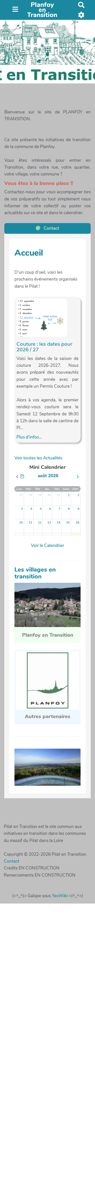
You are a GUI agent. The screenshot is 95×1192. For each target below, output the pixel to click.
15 (68, 522)
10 (21, 522)
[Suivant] (78, 476)
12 (40, 522)
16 (77, 522)
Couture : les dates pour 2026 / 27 (44, 346)
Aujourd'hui (22, 476)
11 (30, 522)
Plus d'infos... (29, 437)
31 (58, 495)
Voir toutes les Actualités (38, 458)
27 (21, 495)
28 (30, 495)
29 (40, 495)
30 (49, 495)
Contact (51, 228)
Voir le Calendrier (47, 545)
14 (58, 522)
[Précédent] (17, 476)
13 (49, 522)
